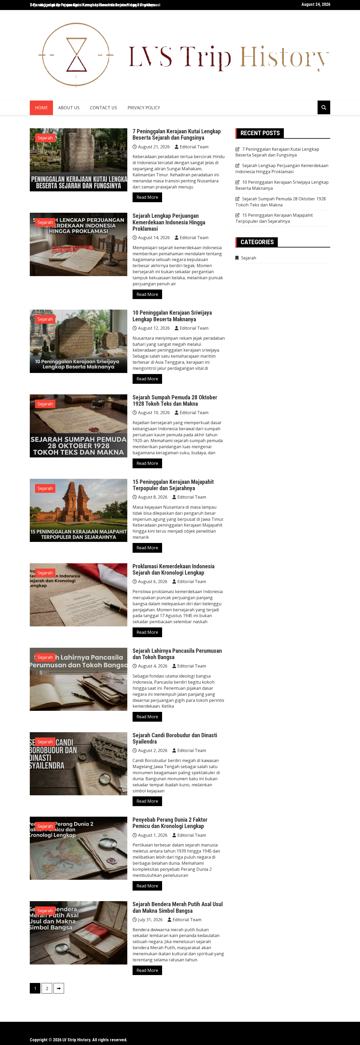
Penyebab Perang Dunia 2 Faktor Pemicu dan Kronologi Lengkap (170, 822)
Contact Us (103, 108)
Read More (147, 197)
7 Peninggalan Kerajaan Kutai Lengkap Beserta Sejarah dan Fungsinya (92, 4)
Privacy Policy (144, 108)
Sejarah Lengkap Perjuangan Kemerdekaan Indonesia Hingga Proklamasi (169, 222)
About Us (69, 108)
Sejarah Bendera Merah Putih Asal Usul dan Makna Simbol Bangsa (178, 907)
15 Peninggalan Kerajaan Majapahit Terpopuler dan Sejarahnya (173, 485)
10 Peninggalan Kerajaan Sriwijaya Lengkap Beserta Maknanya (172, 315)
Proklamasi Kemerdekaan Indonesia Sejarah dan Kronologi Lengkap (174, 569)
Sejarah (45, 138)
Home (41, 108)
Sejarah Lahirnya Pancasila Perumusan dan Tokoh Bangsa (177, 653)
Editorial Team (194, 147)
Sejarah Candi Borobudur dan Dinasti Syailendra (175, 738)
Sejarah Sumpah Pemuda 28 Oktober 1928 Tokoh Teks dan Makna (175, 400)
